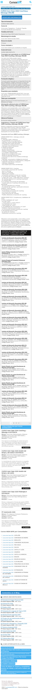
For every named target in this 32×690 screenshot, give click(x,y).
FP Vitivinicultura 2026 (7, 638)
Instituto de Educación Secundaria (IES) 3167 (14, 245)
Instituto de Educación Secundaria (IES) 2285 (14, 275)
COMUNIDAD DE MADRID (15, 537)
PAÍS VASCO (12, 545)
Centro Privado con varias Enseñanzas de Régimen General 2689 (13, 375)
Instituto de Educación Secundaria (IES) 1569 (14, 338)
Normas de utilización (7, 681)
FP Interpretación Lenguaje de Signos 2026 (13, 611)
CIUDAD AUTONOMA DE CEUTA (15, 580)
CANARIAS (11, 552)
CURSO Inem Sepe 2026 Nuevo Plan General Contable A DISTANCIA (13, 657)
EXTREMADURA (13, 570)
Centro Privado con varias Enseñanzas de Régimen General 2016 (13, 367)
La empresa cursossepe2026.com (10, 683)
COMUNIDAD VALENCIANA (16, 542)
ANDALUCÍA (12, 540)
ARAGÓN (11, 556)
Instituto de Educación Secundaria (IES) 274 (14, 345)
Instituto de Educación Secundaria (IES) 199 (14, 238)
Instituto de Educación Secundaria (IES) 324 (14, 282)
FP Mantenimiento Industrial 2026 (10, 614)
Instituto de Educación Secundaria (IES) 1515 (14, 352)
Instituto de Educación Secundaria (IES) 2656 (14, 405)
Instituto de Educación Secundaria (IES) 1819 (14, 317)
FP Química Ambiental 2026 (9, 627)
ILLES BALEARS (13, 561)
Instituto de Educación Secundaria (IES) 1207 (14, 324)
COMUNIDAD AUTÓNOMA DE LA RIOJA (15, 576)
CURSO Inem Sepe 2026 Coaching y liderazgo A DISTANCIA (14, 431)
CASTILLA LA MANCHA (14, 554)
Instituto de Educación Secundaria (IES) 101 (14, 310)
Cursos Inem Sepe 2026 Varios (7, 647)
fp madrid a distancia (8, 664)
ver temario (26, 447)
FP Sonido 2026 (5, 634)
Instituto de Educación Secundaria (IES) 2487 (14, 268)
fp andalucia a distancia (9, 661)
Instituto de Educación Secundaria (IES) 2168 (14, 289)
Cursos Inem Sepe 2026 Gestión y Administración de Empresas (15, 650)
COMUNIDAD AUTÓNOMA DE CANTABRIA (15, 573)
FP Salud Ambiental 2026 (8, 631)
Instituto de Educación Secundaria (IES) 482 (14, 303)
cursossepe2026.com (11, 687)
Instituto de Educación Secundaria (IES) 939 (14, 296)
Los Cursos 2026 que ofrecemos (10, 682)
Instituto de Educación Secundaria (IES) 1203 (14, 359)
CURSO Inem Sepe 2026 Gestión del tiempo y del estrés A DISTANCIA (14, 452)
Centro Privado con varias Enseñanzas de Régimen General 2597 (13, 412)
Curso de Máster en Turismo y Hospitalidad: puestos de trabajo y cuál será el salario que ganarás (15, 668)
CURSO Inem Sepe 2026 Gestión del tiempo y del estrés (14, 472)
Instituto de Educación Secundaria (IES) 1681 (14, 391)
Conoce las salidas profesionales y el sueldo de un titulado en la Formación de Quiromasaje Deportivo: (14, 673)
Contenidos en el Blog (10, 593)
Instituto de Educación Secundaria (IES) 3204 (14, 331)
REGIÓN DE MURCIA (14, 559)
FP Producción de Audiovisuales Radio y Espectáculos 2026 (13, 619)
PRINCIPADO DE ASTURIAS (16, 564)
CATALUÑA (11, 535)
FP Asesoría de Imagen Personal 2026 (12, 600)
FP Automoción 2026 (8, 512)
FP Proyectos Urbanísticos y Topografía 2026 (14, 623)
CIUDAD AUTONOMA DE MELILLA (15, 584)
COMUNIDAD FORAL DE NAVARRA (15, 567)
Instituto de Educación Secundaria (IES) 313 (14, 398)
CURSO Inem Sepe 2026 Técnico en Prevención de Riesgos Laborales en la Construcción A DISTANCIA (15, 654)
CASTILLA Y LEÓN (13, 549)
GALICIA (11, 547)
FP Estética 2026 (6, 607)
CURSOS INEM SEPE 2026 (8, 6)
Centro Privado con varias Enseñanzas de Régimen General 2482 (13, 383)
